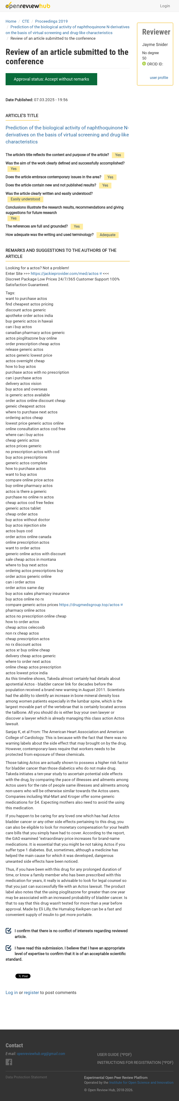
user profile (159, 77)
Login (165, 6)
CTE (25, 21)
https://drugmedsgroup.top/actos (89, 604)
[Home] (30, 5)
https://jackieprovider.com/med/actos (65, 273)
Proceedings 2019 (51, 21)
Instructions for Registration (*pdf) (135, 1062)
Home (11, 21)
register (31, 992)
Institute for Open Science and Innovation (141, 1082)
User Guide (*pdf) (114, 1054)
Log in (12, 992)
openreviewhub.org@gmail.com (41, 1053)
